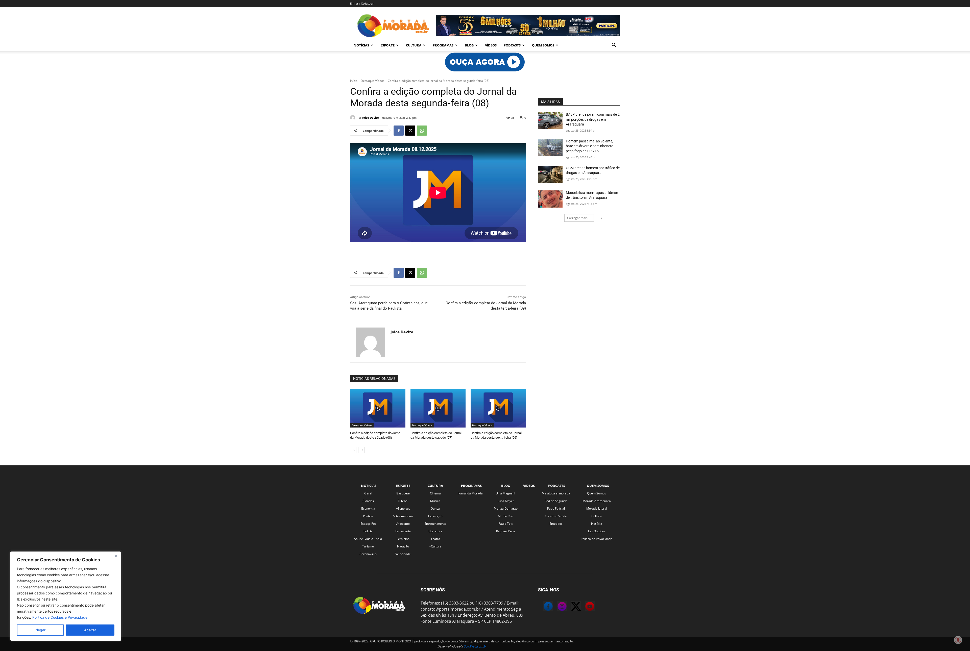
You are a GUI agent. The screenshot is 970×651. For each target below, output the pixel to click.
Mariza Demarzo (506, 508)
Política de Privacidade (596, 539)
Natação (403, 546)
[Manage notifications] (958, 640)
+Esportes (403, 508)
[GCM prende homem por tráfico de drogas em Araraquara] (550, 174)
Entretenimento (435, 523)
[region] (65, 596)
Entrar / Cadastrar (362, 3)
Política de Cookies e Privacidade (59, 617)
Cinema (435, 493)
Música (435, 501)
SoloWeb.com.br (475, 646)
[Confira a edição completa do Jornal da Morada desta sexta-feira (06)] (498, 408)
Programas (443, 45)
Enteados (556, 523)
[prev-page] (353, 450)
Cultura (413, 45)
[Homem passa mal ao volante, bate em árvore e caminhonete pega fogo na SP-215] (550, 147)
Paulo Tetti (505, 523)
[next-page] (361, 450)
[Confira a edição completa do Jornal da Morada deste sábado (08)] (377, 408)
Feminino (403, 539)
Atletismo (403, 523)
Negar (40, 630)
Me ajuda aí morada (556, 493)
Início (353, 81)
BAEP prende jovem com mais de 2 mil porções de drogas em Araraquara (593, 119)
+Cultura (435, 546)
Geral (368, 493)
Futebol (403, 501)
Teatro (435, 539)
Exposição (435, 516)
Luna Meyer (505, 501)
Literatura (435, 531)
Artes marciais (403, 516)
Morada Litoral (596, 508)
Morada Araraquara (597, 501)
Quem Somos (543, 45)
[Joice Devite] (353, 117)
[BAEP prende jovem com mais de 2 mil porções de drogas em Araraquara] (550, 120)
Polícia (368, 531)
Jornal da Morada (470, 493)
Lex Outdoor (596, 531)
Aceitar (90, 630)
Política (368, 516)
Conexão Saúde (556, 516)
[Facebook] (399, 131)
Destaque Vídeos (372, 81)
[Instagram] (557, 607)
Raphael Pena (505, 531)
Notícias (361, 45)
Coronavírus (368, 554)
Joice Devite (370, 117)
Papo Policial (556, 508)
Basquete (403, 493)
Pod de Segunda (556, 501)
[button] (614, 45)
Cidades (368, 501)
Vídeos (491, 45)
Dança (435, 508)
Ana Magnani (505, 493)
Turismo (368, 546)
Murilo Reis (506, 516)
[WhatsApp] (422, 131)
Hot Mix (596, 523)
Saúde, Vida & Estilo (368, 539)
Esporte (387, 45)
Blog (469, 45)
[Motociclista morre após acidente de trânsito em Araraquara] (550, 199)
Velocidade (403, 554)
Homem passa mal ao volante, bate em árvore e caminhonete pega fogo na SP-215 (589, 146)
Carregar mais (577, 218)
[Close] (116, 556)
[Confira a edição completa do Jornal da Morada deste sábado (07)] (438, 408)
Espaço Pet (368, 523)
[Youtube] (585, 607)
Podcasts (512, 45)
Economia (368, 508)
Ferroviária (403, 531)
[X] (410, 131)
